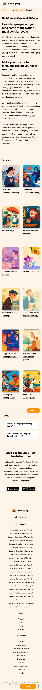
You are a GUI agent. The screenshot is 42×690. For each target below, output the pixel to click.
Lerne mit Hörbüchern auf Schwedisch (21, 575)
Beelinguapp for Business (21, 652)
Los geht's (28, 686)
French (5, 140)
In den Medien (21, 655)
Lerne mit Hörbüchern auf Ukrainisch (21, 596)
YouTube (21, 629)
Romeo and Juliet (19, 37)
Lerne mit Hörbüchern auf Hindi (21, 561)
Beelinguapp (7, 10)
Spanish (19, 137)
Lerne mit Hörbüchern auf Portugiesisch (21, 537)
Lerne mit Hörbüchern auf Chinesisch (21, 558)
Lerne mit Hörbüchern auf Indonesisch (21, 593)
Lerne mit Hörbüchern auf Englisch (21, 530)
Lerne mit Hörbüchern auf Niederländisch (21, 582)
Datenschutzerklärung (21, 666)
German (19, 140)
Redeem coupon (21, 645)
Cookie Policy (21, 669)
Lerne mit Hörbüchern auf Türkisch (21, 565)
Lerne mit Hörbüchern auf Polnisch (21, 579)
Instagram (21, 622)
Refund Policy (21, 662)
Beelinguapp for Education (21, 648)
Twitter (21, 626)
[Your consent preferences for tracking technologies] (38, 686)
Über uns (21, 641)
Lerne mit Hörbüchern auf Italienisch (21, 544)
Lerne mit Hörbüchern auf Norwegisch (21, 586)
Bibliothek (19, 10)
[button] (34, 4)
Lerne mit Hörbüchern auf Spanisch (21, 533)
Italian (25, 140)
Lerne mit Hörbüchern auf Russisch (21, 554)
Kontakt (21, 673)
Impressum (21, 659)
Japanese (27, 137)
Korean (35, 137)
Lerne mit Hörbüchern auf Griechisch (21, 589)
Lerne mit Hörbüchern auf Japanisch (21, 551)
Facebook (21, 619)
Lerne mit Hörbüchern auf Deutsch (21, 547)
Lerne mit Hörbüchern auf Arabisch (21, 572)
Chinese (11, 140)
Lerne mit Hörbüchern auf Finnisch (21, 607)
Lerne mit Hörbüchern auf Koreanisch (21, 568)
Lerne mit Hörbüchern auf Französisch (21, 540)
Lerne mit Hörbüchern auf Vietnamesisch (21, 603)
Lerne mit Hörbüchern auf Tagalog (21, 600)
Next (32, 410)
